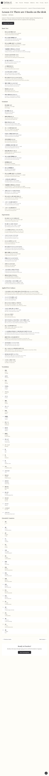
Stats (37, 2)
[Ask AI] (46, 773)
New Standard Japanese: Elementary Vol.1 (18, 8)
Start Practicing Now (24, 652)
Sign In (46, 2)
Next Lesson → (42, 639)
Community (32, 2)
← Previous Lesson (7, 639)
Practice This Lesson (8, 23)
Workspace (26, 2)
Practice (21, 2)
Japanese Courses (5, 8)
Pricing (41, 2)
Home (17, 2)
